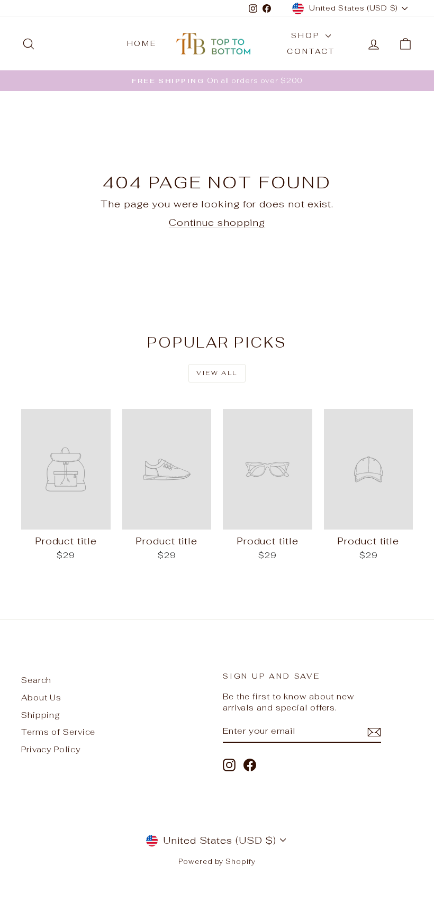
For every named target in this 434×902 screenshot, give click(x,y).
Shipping (40, 715)
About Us (41, 698)
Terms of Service (58, 732)
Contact (311, 51)
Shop (307, 35)
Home (142, 43)
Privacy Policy (50, 749)
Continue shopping (217, 222)
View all (216, 373)
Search (36, 680)
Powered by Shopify (216, 861)
